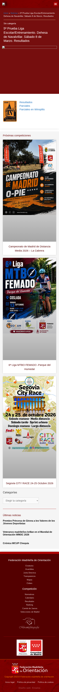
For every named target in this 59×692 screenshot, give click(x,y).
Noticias (14, 13)
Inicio (6, 13)
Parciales (24, 105)
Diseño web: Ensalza (30, 688)
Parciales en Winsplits (32, 109)
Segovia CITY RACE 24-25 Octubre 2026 (29, 483)
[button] (56, 4)
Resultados (25, 102)
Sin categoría (10, 23)
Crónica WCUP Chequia (16, 543)
